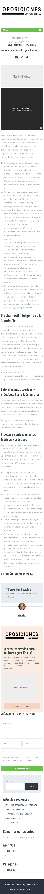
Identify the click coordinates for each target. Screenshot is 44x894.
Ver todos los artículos (23, 38)
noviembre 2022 (11, 851)
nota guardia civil (12, 823)
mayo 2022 (8, 855)
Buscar (9, 781)
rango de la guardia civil (14, 809)
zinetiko (22, 615)
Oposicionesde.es (13, 884)
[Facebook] (40, 22)
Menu (5, 30)
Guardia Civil (10, 870)
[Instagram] (35, 22)
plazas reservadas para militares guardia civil (19, 650)
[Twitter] (30, 22)
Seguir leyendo (22, 706)
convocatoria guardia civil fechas (18, 814)
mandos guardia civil (13, 818)
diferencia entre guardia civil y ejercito (21, 805)
